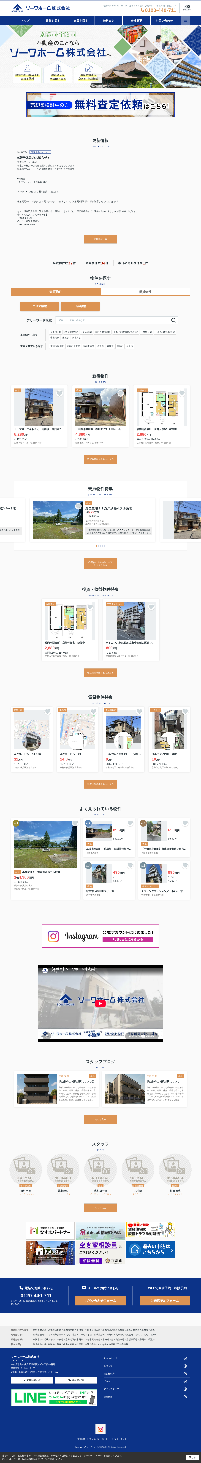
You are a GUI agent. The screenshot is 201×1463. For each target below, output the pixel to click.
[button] (96, 546)
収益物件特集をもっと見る (100, 672)
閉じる (192, 1457)
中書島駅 (54, 337)
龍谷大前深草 (76, 1344)
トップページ (110, 1358)
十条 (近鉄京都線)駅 (165, 332)
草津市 (110, 346)
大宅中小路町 (72, 1334)
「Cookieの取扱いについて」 (32, 1459)
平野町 (153, 1334)
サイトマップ (120, 1439)
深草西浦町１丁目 (42, 1334)
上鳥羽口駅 (146, 332)
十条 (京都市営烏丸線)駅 (126, 332)
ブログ (107, 1381)
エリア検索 (40, 306)
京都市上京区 (73, 346)
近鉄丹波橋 (122, 1344)
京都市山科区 (54, 1329)
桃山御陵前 (49, 1344)
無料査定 (108, 20)
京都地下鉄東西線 (74, 1339)
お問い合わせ (164, 20)
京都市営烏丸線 (93, 1339)
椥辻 (87, 1344)
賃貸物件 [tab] (145, 291)
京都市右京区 (124, 1329)
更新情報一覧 (100, 239)
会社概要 (136, 20)
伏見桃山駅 (55, 332)
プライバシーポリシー (99, 1439)
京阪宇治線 (132, 1339)
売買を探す (81, 20)
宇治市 (120, 346)
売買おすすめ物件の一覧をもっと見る (100, 563)
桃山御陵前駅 (71, 332)
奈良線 (60, 1339)
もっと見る (100, 1119)
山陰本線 (120, 1339)
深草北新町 (100, 1334)
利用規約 (81, 1439)
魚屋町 (130, 1334)
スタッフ (108, 1366)
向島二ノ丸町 (142, 1334)
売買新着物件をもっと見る (100, 459)
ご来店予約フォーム (165, 1300)
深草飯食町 (58, 1334)
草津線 (151, 1339)
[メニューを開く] (185, 20)
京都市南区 (88, 346)
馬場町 (110, 1334)
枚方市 (129, 346)
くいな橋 (102, 1344)
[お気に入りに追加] (59, 393)
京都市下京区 (148, 1329)
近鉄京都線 (49, 1339)
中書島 (112, 1344)
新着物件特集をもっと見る (100, 784)
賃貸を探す (53, 20)
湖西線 (143, 1339)
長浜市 (100, 346)
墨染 (93, 1344)
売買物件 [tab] (55, 291)
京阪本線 (37, 1339)
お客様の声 (109, 1373)
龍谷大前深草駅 (102, 332)
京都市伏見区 (57, 346)
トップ (25, 20)
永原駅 (65, 337)
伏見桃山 (37, 1344)
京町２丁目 (86, 1334)
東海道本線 (108, 1339)
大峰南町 (120, 1334)
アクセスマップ (111, 1389)
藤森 (59, 1344)
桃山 (65, 1344)
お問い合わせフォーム (100, 1300)
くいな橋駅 (86, 332)
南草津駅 (76, 337)
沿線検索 (80, 306)
